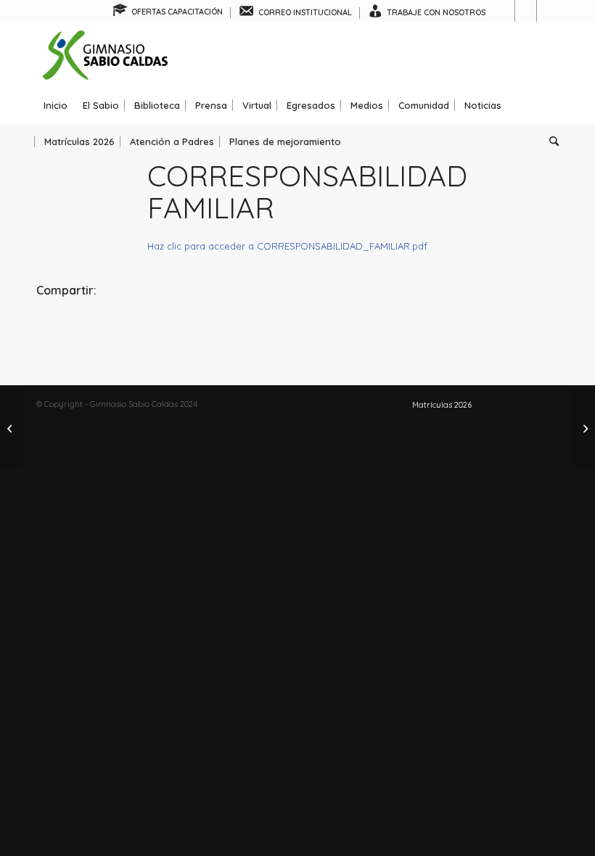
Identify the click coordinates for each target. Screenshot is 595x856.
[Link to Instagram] (525, 11)
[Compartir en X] (297, 329)
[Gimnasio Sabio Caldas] (105, 54)
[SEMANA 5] (11, 428)
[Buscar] (550, 141)
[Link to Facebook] (503, 11)
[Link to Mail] (548, 11)
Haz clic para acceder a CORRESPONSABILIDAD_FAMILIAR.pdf (287, 246)
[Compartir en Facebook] (123, 329)
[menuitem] (168, 12)
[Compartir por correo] (472, 329)
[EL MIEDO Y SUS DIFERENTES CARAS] (584, 428)
